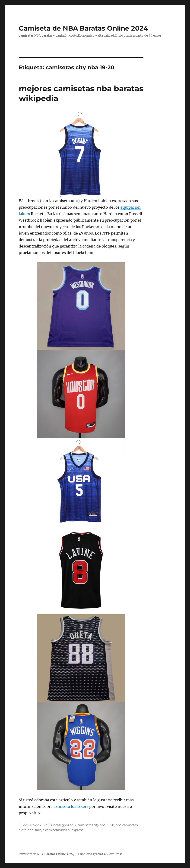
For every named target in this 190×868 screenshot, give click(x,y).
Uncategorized (62, 825)
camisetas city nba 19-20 (96, 825)
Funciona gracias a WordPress (100, 854)
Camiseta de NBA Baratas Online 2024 (83, 28)
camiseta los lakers (71, 806)
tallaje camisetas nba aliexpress (59, 830)
